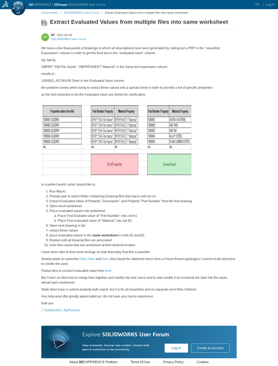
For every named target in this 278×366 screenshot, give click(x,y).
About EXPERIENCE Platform (93, 362)
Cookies (203, 362)
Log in (176, 348)
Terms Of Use (140, 362)
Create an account (210, 348)
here (83, 259)
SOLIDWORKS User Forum (68, 39)
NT (53, 35)
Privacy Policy (173, 362)
